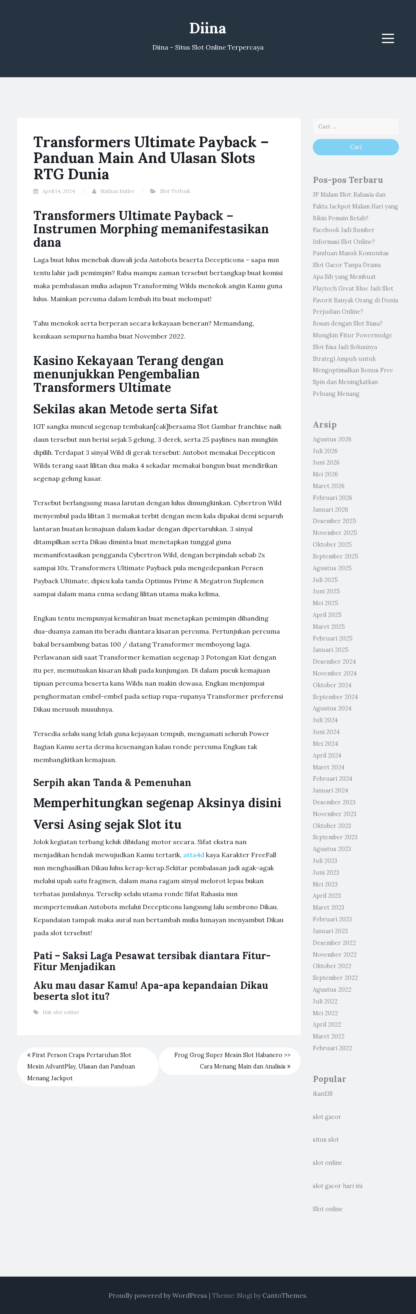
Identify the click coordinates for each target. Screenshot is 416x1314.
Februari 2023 (332, 919)
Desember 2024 (334, 661)
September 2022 (335, 978)
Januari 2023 (330, 931)
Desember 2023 (334, 802)
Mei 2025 (325, 603)
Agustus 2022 (332, 989)
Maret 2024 (328, 767)
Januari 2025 (331, 650)
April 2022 (327, 1024)
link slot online (61, 1012)
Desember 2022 (334, 943)
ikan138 (323, 1093)
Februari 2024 (332, 778)
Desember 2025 (334, 521)
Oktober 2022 (332, 966)
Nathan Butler (117, 191)
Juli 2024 (325, 720)
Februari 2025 (333, 638)
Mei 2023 (325, 884)
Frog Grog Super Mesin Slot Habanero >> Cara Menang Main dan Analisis (232, 1061)
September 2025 (335, 556)
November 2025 (335, 532)
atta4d (193, 855)
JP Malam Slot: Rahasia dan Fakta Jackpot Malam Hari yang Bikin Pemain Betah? (355, 206)
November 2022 (335, 954)
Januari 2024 (330, 790)
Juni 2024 (326, 732)
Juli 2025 (325, 580)
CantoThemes (284, 1295)
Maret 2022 (328, 1036)
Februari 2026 (332, 498)
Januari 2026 (330, 509)
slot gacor (327, 1117)
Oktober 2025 (332, 544)
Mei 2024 (325, 743)
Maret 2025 (329, 626)
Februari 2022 (332, 1048)
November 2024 (335, 673)
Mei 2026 (325, 474)
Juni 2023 (326, 872)
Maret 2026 (328, 486)
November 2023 (334, 814)
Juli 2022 (325, 1001)
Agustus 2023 (332, 849)
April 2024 (327, 755)
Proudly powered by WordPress (157, 1295)
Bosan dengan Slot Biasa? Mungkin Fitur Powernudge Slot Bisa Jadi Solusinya (352, 335)
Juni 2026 (326, 462)
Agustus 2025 (332, 568)
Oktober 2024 (332, 685)
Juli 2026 (325, 451)
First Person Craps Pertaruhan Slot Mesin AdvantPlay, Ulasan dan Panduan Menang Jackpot (81, 1066)
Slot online (328, 1209)
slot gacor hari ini (337, 1186)
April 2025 (327, 615)
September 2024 (335, 697)
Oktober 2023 (332, 826)
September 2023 (335, 837)
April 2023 (327, 895)
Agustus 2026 (332, 439)
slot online (327, 1162)
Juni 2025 (326, 591)
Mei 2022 (325, 1013)
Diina (207, 28)
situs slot (326, 1139)
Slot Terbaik (175, 191)
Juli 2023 (325, 860)
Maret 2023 (328, 907)
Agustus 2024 (332, 708)
